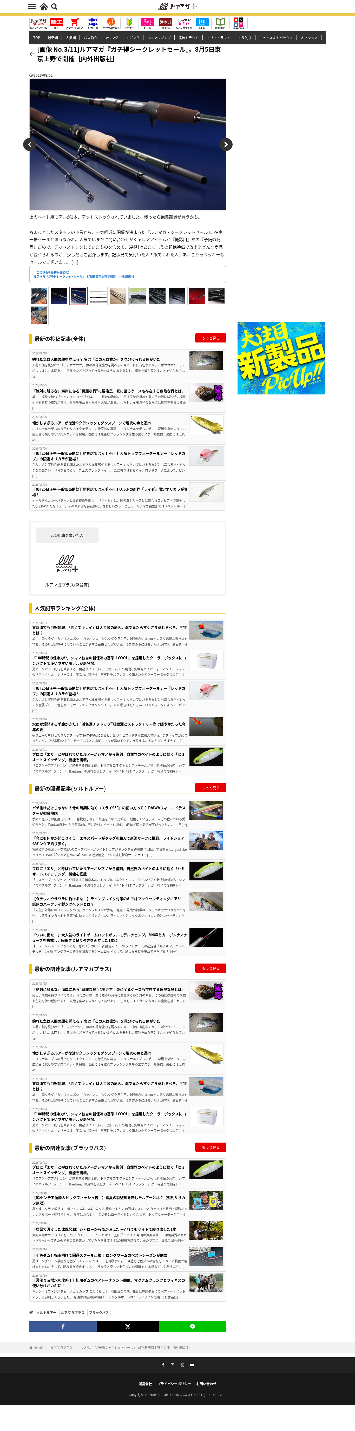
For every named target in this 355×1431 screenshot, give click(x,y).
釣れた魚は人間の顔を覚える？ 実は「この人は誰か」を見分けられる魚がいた (96, 359)
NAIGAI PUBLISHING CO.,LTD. (173, 1394)
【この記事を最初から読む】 (85, 274)
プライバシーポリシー (174, 1383)
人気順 (71, 37)
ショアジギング (159, 37)
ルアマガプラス (72, 1312)
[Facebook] (63, 1326)
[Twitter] (128, 1326)
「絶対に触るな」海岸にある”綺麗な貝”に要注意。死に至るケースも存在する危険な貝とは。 (108, 390)
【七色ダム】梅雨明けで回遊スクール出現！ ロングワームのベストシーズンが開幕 (99, 1255)
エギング (133, 37)
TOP (36, 37)
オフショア (309, 37)
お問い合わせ (206, 1383)
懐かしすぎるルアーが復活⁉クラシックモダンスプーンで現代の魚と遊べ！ (93, 422)
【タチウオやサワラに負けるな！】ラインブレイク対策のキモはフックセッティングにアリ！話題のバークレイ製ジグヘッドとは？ (108, 901)
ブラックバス (99, 1312)
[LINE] (192, 1326)
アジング (111, 37)
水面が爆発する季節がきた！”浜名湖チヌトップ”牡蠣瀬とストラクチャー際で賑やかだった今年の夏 (109, 726)
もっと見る (211, 337)
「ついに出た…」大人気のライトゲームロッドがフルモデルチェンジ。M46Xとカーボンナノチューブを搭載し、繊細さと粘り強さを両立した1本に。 (109, 937)
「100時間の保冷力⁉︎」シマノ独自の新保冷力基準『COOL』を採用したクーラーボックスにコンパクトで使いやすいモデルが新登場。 (109, 660)
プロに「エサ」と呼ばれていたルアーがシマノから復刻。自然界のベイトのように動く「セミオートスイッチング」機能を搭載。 (108, 756)
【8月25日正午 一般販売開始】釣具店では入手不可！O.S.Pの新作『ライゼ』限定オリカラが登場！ (110, 491)
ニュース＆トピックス (276, 37)
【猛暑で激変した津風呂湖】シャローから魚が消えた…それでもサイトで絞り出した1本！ (106, 1229)
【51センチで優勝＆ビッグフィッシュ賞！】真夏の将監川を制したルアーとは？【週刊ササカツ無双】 (108, 1200)
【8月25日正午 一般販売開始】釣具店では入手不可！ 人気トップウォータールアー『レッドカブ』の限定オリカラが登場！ (108, 456)
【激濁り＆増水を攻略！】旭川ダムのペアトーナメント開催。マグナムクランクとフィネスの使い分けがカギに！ (108, 1282)
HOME (38, 1347)
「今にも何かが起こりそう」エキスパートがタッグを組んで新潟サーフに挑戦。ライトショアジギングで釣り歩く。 (108, 840)
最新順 (53, 37)
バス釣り (90, 37)
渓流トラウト (189, 37)
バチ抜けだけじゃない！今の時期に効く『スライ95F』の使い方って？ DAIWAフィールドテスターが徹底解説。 (109, 810)
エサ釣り (245, 37)
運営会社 (145, 1383)
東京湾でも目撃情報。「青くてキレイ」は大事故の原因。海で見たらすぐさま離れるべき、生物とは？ (109, 630)
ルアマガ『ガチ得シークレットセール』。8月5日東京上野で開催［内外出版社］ (136, 1347)
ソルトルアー (46, 1312)
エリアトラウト (218, 37)
